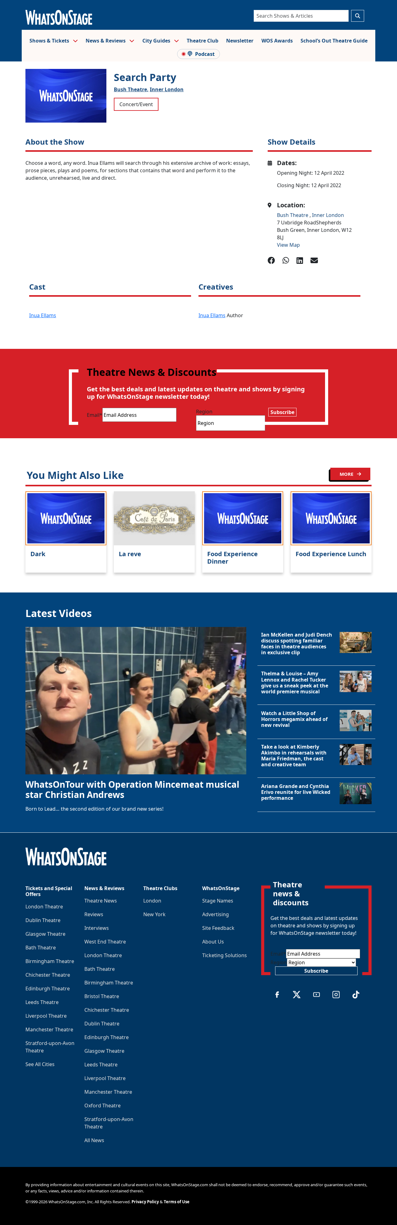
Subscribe (282, 412)
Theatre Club (202, 40)
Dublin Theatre (42, 920)
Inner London (167, 89)
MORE (347, 474)
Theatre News (100, 900)
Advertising (215, 914)
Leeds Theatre (42, 1002)
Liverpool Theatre (46, 1015)
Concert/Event (136, 104)
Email (94, 415)
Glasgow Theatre (45, 933)
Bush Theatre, (131, 89)
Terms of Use (177, 1202)
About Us (213, 941)
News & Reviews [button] (106, 40)
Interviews (96, 928)
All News (94, 1140)
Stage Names (217, 900)
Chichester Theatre (47, 974)
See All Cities (40, 1064)
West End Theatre (105, 941)
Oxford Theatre (102, 1105)
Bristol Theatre (101, 996)
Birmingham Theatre (49, 961)
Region (204, 411)
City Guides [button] (157, 40)
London (152, 900)
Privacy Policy (145, 1202)
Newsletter (239, 40)
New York (154, 914)
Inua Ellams (42, 315)
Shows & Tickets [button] (49, 40)
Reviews (93, 914)
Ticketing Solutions (224, 955)
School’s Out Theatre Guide (334, 40)
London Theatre (44, 906)
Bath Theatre (40, 947)
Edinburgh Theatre (47, 988)
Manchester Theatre (49, 1029)
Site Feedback (218, 928)
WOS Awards (277, 40)
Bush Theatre (293, 215)
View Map (288, 244)
